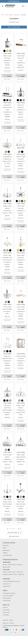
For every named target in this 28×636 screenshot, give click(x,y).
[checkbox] (4, 79)
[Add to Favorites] (10, 45)
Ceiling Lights (16, 14)
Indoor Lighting (8, 14)
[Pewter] (22, 302)
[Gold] (7, 250)
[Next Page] (20, 528)
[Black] (4, 51)
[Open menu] (2, 6)
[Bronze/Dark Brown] (7, 100)
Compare (8, 79)
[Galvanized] (10, 100)
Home (2, 14)
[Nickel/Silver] (10, 51)
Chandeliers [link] (23, 14)
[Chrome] (4, 201)
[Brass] (7, 51)
